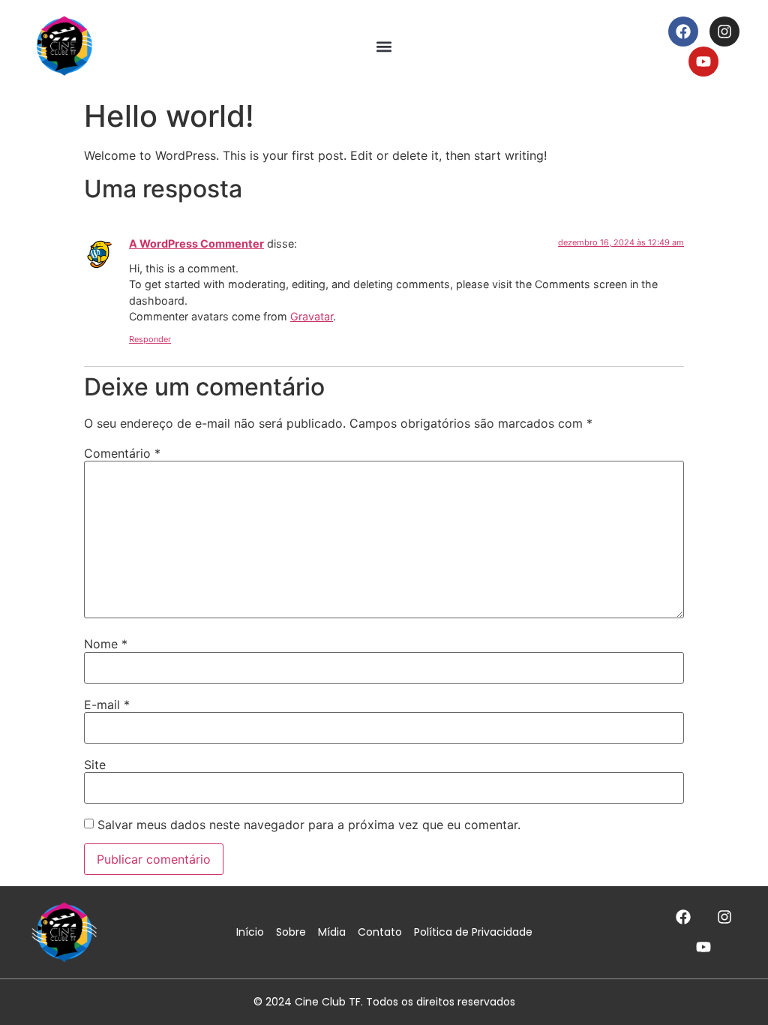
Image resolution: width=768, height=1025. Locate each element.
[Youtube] (703, 62)
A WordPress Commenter (196, 243)
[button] (384, 46)
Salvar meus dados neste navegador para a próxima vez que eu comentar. (309, 825)
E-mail (107, 705)
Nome (106, 644)
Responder (150, 339)
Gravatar (311, 316)
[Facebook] (683, 32)
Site (95, 765)
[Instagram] (725, 32)
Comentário (122, 453)
